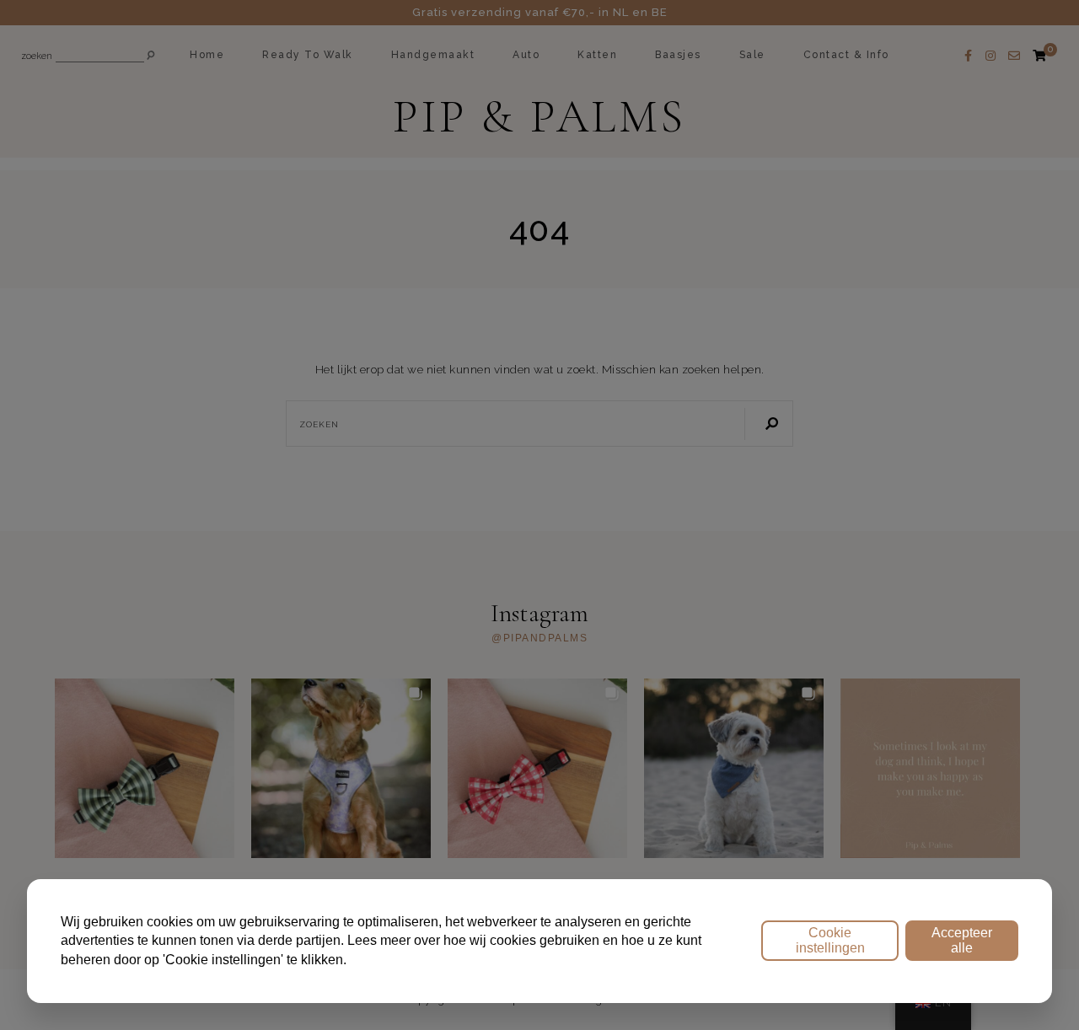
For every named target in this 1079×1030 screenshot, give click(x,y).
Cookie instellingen (830, 940)
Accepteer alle (961, 940)
